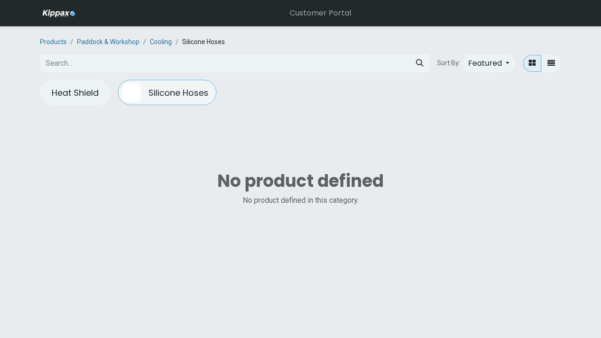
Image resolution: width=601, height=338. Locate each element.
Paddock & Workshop (108, 42)
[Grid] (532, 63)
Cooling (161, 42)
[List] (551, 63)
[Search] (420, 63)
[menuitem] (320, 13)
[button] (489, 63)
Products (53, 42)
